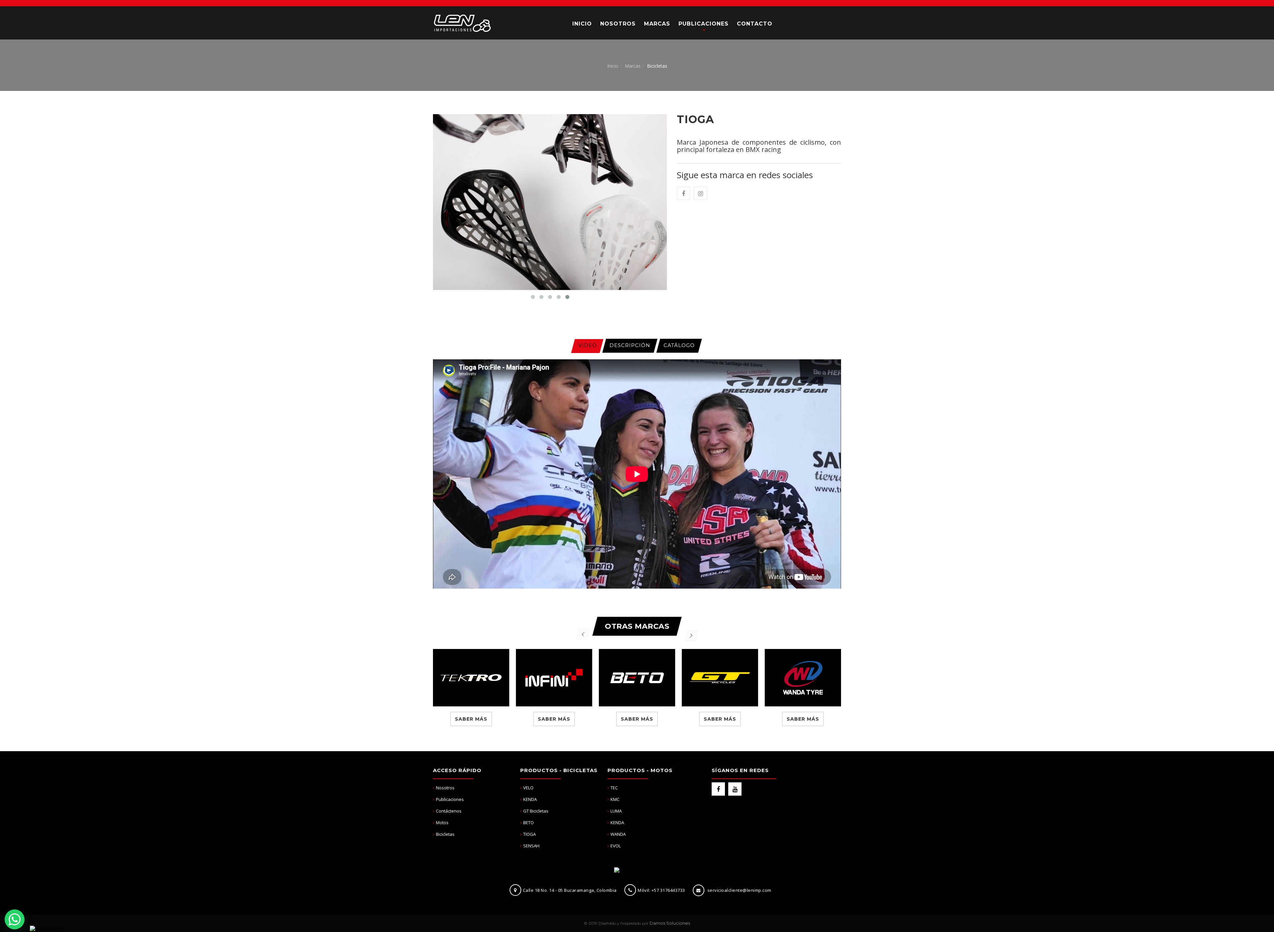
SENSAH (531, 846)
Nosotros (445, 788)
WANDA (618, 834)
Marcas (633, 66)
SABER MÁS (471, 719)
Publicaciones (450, 799)
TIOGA (529, 834)
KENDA (530, 799)
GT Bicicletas (535, 811)
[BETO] (637, 677)
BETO (528, 822)
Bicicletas (445, 834)
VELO (528, 788)
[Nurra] (462, 22)
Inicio (612, 66)
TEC (614, 788)
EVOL (615, 846)
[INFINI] (554, 677)
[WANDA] (803, 677)
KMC (614, 799)
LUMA (616, 811)
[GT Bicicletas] (720, 677)
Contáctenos (448, 811)
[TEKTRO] (471, 677)
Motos (442, 822)
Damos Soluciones (670, 923)
